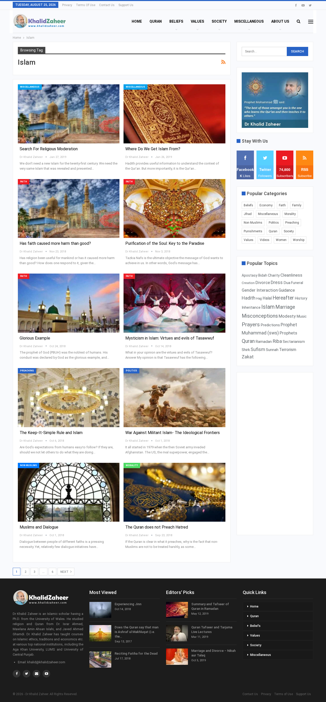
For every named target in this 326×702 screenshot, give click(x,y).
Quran (156, 21)
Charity (274, 275)
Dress (277, 282)
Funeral (297, 283)
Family (296, 205)
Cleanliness (291, 275)
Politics (131, 370)
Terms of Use (85, 5)
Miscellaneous (249, 21)
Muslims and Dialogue (39, 527)
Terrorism (287, 349)
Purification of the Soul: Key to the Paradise (164, 243)
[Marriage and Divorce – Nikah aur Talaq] (177, 657)
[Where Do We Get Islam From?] (174, 113)
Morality (132, 465)
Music (301, 316)
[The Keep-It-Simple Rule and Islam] (68, 397)
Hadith (248, 298)
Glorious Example (35, 338)
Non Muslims (28, 465)
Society (219, 21)
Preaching (27, 370)
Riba (277, 341)
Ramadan (263, 341)
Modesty (287, 316)
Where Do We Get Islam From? (152, 148)
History (301, 298)
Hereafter (283, 298)
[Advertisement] (275, 453)
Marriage (285, 307)
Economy (266, 205)
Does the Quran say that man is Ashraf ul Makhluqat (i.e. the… (136, 631)
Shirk (246, 349)
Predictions (270, 325)
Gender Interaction (260, 290)
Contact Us (107, 5)
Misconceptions (260, 316)
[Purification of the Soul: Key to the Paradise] (174, 208)
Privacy (67, 5)
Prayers (251, 324)
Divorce (262, 282)
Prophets (288, 332)
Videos (264, 240)
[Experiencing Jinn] (100, 610)
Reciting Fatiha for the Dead (136, 653)
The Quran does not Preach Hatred (156, 527)
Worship (298, 240)
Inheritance (251, 307)
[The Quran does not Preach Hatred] (174, 492)
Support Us (125, 5)
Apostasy (249, 275)
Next (64, 572)
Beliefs (176, 21)
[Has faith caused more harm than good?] (68, 208)
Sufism (258, 349)
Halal (267, 298)
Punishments (253, 231)
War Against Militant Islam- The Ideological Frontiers (172, 432)
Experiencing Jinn (128, 604)
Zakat (248, 356)
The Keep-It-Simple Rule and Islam (51, 432)
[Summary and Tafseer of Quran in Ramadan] (177, 610)
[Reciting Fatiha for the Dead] (100, 659)
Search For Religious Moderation (49, 148)
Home (137, 21)
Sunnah (272, 349)
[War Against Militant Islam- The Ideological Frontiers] (174, 397)
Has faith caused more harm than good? (55, 243)
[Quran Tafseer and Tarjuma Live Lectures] (177, 633)
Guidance (287, 290)
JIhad (248, 214)
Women (281, 240)
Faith (23, 181)
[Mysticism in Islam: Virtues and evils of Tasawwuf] (174, 303)
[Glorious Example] (68, 303)
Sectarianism (294, 341)
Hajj (259, 298)
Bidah (262, 275)
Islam (268, 307)
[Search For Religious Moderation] (68, 113)
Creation (248, 283)
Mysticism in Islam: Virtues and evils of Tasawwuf (169, 338)
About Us (280, 21)
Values (197, 21)
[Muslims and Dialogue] (68, 492)
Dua (286, 282)
